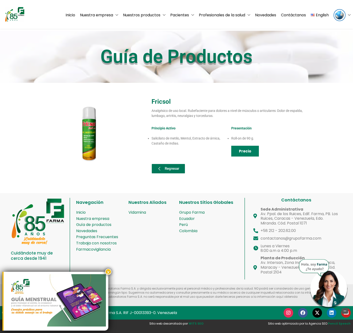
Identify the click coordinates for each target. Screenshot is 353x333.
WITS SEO (196, 323)
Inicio (70, 15)
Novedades (265, 15)
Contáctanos (293, 15)
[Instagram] (288, 313)
